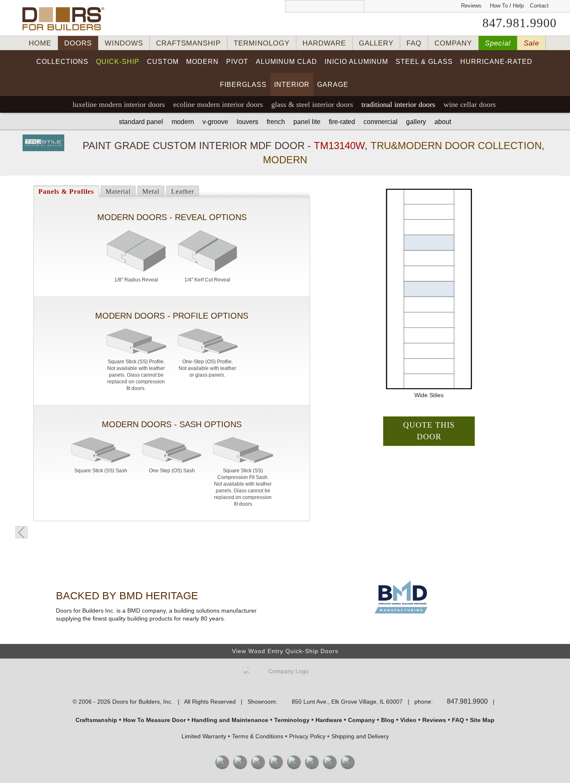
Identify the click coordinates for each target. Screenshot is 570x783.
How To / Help (507, 6)
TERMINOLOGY (262, 43)
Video (408, 720)
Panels (66, 191)
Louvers (247, 121)
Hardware (328, 720)
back (21, 532)
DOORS (78, 43)
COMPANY (453, 43)
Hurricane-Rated (496, 61)
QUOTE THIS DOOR (429, 431)
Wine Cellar (470, 104)
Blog (387, 720)
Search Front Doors (324, 6)
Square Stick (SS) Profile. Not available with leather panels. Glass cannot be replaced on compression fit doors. (136, 375)
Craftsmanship (96, 720)
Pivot (237, 61)
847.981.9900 (519, 23)
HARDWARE (324, 43)
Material (118, 191)
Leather (182, 191)
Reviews (471, 6)
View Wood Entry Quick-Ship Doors (285, 651)
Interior (292, 84)
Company (361, 720)
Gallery (416, 121)
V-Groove (215, 121)
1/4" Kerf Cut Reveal (207, 280)
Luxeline (119, 104)
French (276, 121)
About (442, 121)
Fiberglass (243, 84)
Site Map (482, 720)
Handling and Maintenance (230, 720)
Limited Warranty (204, 736)
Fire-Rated (342, 121)
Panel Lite (306, 121)
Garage (332, 84)
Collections (62, 61)
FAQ (413, 43)
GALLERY (376, 43)
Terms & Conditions (257, 736)
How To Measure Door (154, 720)
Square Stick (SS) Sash (100, 471)
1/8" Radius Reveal (136, 280)
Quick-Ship (117, 61)
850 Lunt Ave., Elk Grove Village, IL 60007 (347, 701)
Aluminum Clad (286, 61)
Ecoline (218, 104)
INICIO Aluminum (356, 61)
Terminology (292, 720)
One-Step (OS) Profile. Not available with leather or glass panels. (207, 368)
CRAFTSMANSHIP (188, 43)
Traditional (398, 104)
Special (498, 43)
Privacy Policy (307, 736)
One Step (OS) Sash (172, 471)
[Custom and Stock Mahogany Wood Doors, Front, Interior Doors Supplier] (66, 18)
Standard (141, 121)
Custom (163, 61)
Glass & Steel (312, 104)
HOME (40, 43)
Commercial (380, 121)
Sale (531, 43)
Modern (202, 61)
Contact (539, 6)
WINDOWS (124, 43)
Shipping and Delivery (360, 736)
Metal (150, 191)
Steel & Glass (424, 61)
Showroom (261, 701)
